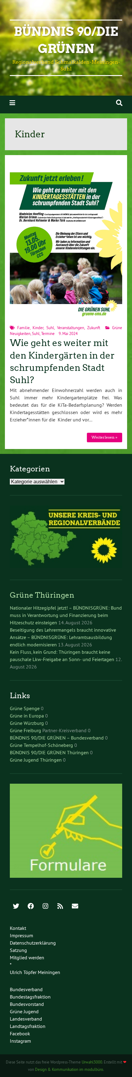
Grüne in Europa (27, 716)
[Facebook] (31, 907)
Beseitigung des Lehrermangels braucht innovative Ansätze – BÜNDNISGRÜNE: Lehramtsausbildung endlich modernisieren (63, 637)
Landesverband (26, 1019)
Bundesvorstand (27, 1004)
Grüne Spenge (25, 708)
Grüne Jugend (24, 1011)
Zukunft (93, 327)
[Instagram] (45, 907)
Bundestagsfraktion (30, 997)
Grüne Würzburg (27, 723)
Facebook (20, 1033)
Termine (48, 333)
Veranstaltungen (70, 327)
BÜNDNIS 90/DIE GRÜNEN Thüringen (49, 752)
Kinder (38, 327)
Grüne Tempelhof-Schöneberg (41, 745)
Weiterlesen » (104, 437)
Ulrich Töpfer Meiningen (35, 972)
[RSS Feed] (60, 907)
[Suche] (119, 103)
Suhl (50, 327)
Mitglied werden (27, 957)
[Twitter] (16, 907)
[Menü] (12, 103)
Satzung (18, 950)
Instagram (20, 1041)
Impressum (21, 935)
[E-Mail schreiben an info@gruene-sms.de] (75, 907)
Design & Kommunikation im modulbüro (69, 1069)
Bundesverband (26, 989)
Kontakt (18, 928)
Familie (23, 327)
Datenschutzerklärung (33, 943)
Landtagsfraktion (27, 1026)
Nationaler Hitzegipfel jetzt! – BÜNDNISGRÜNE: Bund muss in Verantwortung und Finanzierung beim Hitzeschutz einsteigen (66, 615)
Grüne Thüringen (42, 595)
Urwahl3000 (92, 1062)
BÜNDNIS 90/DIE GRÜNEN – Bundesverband (57, 738)
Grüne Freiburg (25, 730)
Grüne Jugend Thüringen (36, 760)
